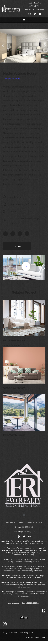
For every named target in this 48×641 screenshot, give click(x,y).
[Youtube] (20, 233)
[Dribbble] (27, 233)
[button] (24, 20)
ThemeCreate (39, 637)
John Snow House (14, 387)
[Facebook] (5, 233)
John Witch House (14, 435)
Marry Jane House (14, 340)
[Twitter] (12, 233)
